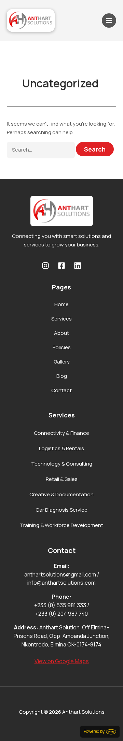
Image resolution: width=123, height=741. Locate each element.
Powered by (95, 731)
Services (61, 318)
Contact (61, 390)
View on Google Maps (62, 661)
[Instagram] (45, 265)
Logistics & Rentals (61, 448)
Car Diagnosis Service (61, 509)
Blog (61, 376)
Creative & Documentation (61, 494)
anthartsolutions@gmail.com (60, 574)
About (61, 333)
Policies (62, 347)
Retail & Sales (62, 479)
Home (61, 304)
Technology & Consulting (61, 463)
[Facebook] (61, 265)
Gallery (62, 361)
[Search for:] (41, 149)
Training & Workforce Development (61, 525)
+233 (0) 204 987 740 (61, 613)
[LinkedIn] (77, 265)
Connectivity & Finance (61, 433)
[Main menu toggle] (109, 20)
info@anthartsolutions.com (61, 582)
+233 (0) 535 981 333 (60, 605)
